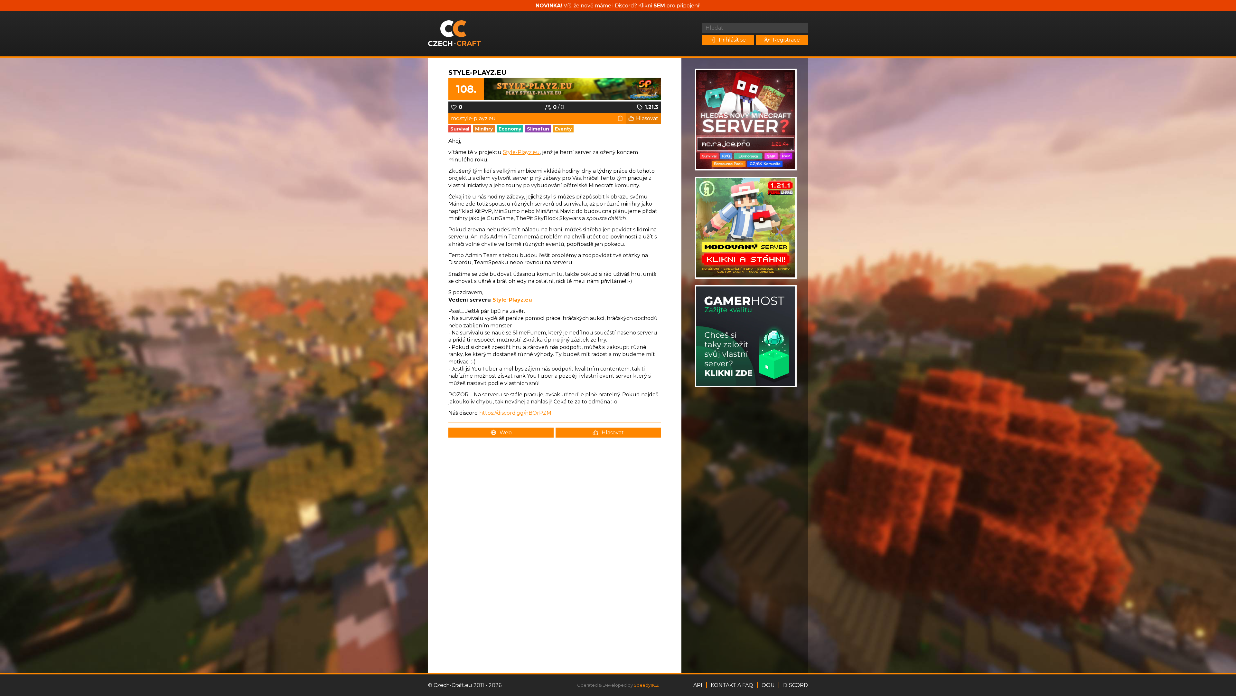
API (697, 685)
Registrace (786, 40)
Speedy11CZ (646, 685)
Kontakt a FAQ (732, 685)
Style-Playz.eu (477, 72)
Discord (795, 685)
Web (506, 433)
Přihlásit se (732, 40)
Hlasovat (647, 118)
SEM (659, 6)
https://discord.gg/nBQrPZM (515, 413)
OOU (768, 685)
